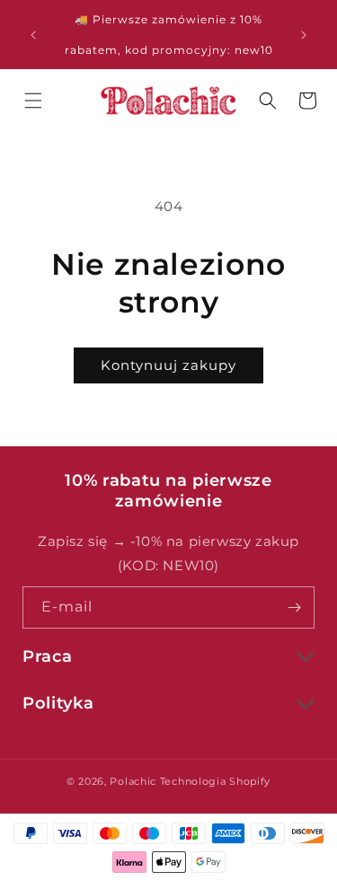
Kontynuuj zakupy (168, 365)
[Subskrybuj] (294, 607)
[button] (33, 100)
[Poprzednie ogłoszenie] (33, 35)
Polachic (133, 781)
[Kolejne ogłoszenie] (304, 35)
